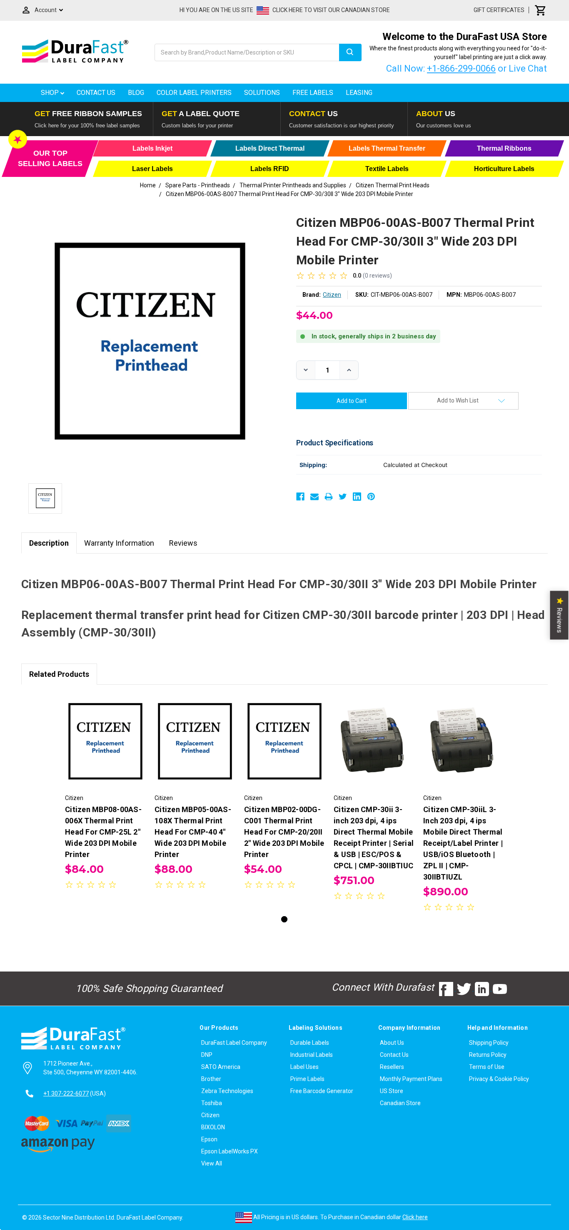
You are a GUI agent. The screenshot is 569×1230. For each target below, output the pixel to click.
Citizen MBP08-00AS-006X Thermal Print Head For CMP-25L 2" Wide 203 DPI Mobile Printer (103, 832)
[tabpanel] (105, 793)
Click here (415, 1217)
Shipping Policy (489, 1042)
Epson (209, 1139)
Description (49, 543)
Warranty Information (119, 543)
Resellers (392, 1067)
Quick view (106, 734)
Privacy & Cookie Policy (499, 1079)
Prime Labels (307, 1079)
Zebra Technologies (227, 1091)
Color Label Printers (194, 93)
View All (211, 1163)
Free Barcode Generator (321, 1091)
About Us (392, 1042)
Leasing (359, 93)
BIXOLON (213, 1127)
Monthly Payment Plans (411, 1079)
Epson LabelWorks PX (229, 1151)
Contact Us (96, 93)
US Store (391, 1091)
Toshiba (211, 1103)
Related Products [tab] (59, 674)
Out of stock (106, 748)
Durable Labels (309, 1042)
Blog (136, 93)
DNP (206, 1054)
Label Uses (304, 1067)
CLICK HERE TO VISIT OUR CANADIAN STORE (331, 10)
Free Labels (312, 93)
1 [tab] (284, 919)
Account (45, 10)
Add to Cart (195, 748)
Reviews (183, 543)
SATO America (220, 1067)
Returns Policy (488, 1054)
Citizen (210, 1115)
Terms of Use (486, 1067)
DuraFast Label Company (234, 1042)
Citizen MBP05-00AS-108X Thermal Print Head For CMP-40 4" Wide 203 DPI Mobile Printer (193, 832)
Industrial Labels (311, 1054)
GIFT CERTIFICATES (499, 10)
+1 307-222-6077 (66, 1093)
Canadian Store (400, 1103)
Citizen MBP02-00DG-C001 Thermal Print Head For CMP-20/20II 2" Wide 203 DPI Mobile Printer (284, 832)
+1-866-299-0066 (461, 68)
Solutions (262, 93)
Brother (211, 1079)
